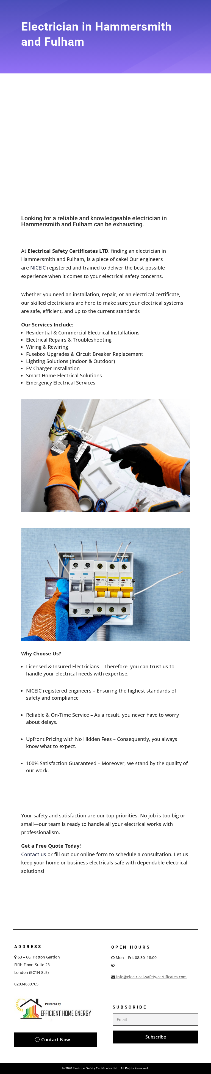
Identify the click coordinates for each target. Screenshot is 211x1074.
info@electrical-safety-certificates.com (151, 976)
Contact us (33, 854)
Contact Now (55, 1039)
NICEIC (38, 267)
